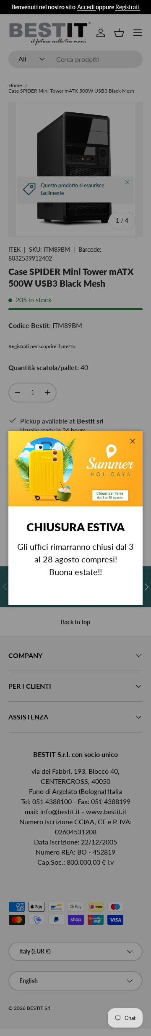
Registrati (127, 7)
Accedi (85, 7)
